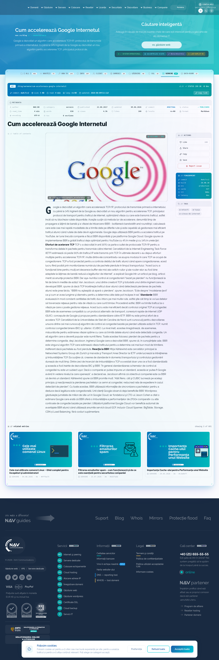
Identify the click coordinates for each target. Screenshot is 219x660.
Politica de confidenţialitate (149, 559)
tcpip (197, 210)
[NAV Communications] (12, 7)
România (180, 7)
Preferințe (136, 649)
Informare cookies (144, 572)
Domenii (34, 7)
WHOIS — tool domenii (108, 580)
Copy (185, 154)
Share (185, 148)
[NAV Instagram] (22, 577)
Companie (162, 7)
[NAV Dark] (206, 11)
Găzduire (48, 7)
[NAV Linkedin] (29, 577)
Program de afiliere (193, 606)
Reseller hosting (192, 610)
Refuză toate (158, 649)
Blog (119, 518)
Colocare (75, 7)
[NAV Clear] (211, 11)
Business (147, 7)
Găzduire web (11, 569)
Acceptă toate (182, 649)
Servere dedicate (36, 569)
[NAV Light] (200, 11)
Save (185, 160)
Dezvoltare (132, 7)
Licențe (102, 7)
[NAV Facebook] (8, 577)
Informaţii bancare (105, 559)
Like (195, 142)
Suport (101, 518)
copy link (202, 93)
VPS (23, 569)
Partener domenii (192, 615)
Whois (137, 518)
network (185, 210)
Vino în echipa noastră (107, 564)
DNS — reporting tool (107, 575)
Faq (207, 518)
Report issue (195, 166)
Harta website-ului (106, 569)
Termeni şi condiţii (145, 553)
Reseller (89, 7)
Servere (62, 7)
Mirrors (156, 518)
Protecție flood (183, 518)
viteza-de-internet (190, 214)
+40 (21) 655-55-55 (194, 554)
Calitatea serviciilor (106, 553)
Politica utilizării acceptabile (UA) (149, 565)
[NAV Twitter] (15, 577)
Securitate (117, 7)
